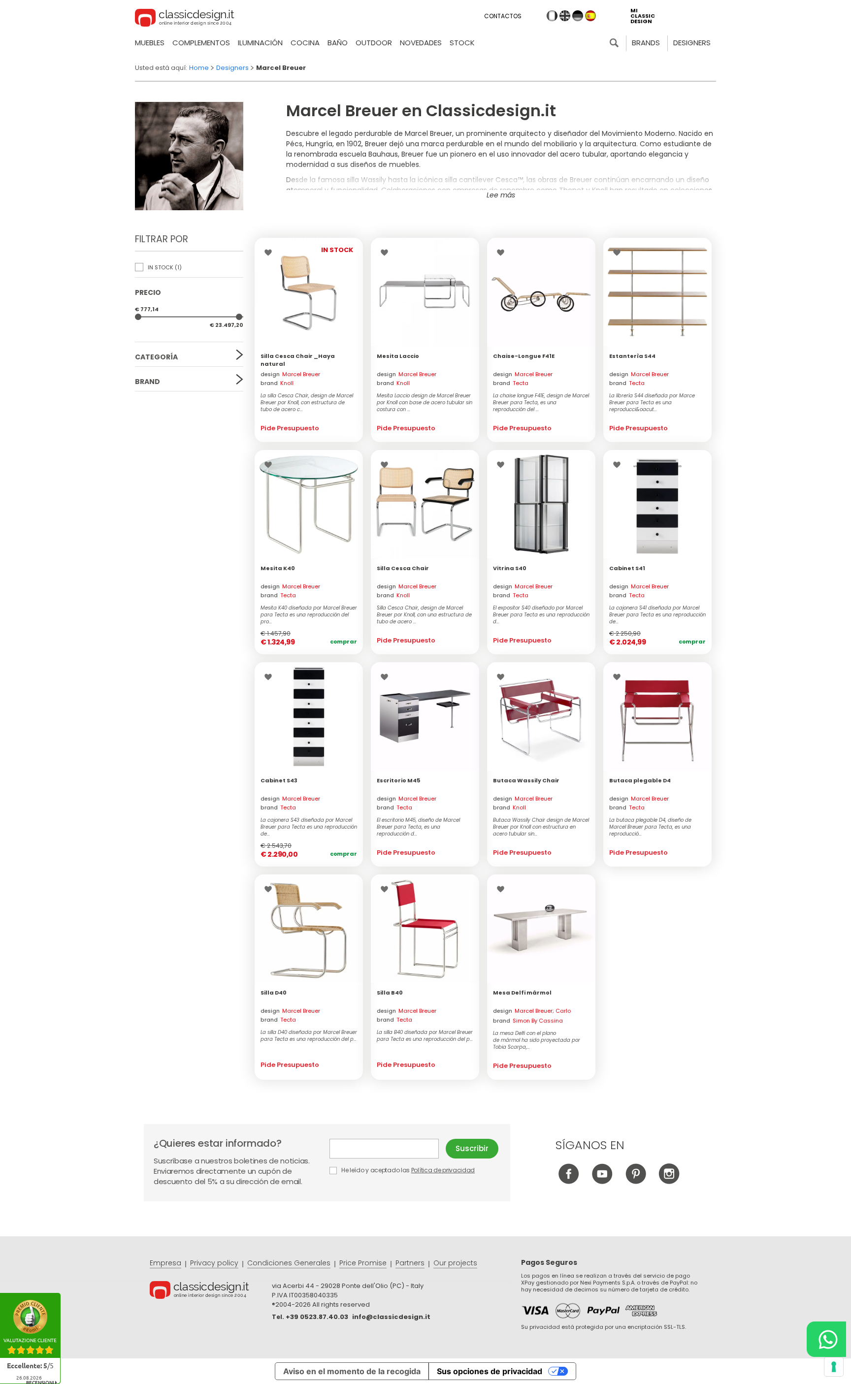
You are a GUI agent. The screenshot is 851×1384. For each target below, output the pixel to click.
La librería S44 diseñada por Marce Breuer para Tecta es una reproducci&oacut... (652, 402)
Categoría (156, 357)
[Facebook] (569, 1181)
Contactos (503, 16)
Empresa (165, 1262)
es (590, 15)
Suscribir (472, 1148)
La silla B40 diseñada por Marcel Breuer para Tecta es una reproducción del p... (425, 1036)
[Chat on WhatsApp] (826, 1339)
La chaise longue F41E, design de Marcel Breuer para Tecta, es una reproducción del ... (541, 402)
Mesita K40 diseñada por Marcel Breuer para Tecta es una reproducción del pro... (309, 615)
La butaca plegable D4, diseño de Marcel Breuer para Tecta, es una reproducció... (650, 827)
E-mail (387, 1149)
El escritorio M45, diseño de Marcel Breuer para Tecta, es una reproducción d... (418, 827)
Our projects (455, 1262)
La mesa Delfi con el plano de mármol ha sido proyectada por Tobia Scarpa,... (536, 1040)
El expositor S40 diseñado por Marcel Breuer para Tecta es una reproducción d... (541, 615)
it (552, 15)
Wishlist (270, 252)
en (564, 15)
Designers (692, 42)
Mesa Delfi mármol (522, 993)
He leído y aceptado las (407, 1170)
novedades (421, 42)
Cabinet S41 (627, 568)
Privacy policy (214, 1262)
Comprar (343, 641)
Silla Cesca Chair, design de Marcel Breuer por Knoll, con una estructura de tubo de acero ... (424, 615)
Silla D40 (274, 993)
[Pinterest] (635, 1181)
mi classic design (642, 16)
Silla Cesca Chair (403, 568)
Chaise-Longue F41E (524, 356)
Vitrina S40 (509, 568)
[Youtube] (602, 1181)
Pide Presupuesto (290, 428)
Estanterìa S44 (632, 356)
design (290, 374)
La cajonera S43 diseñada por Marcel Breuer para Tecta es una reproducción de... (309, 827)
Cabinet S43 (279, 780)
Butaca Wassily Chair (526, 780)
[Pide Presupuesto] (309, 292)
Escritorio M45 (398, 780)
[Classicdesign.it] (184, 19)
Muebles (149, 42)
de (577, 15)
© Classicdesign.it (211, 1291)
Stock (462, 42)
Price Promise (363, 1262)
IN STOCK (164, 267)
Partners (410, 1262)
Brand (147, 381)
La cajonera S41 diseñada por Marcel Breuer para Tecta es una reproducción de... (657, 615)
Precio (148, 292)
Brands (646, 42)
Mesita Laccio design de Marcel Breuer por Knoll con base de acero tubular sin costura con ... (424, 402)
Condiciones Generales (288, 1262)
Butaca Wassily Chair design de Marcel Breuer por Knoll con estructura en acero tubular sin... (541, 827)
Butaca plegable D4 (640, 780)
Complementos (201, 42)
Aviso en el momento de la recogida (352, 1371)
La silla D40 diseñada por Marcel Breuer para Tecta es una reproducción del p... (309, 1036)
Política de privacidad (443, 1170)
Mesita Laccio (398, 356)
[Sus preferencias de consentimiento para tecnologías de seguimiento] (833, 1366)
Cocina (305, 42)
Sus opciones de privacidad (489, 1371)
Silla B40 (390, 993)
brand (277, 383)
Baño (337, 42)
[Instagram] (669, 1181)
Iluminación (260, 42)
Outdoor (374, 42)
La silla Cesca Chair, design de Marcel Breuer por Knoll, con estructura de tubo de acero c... (307, 402)
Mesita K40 (278, 568)
